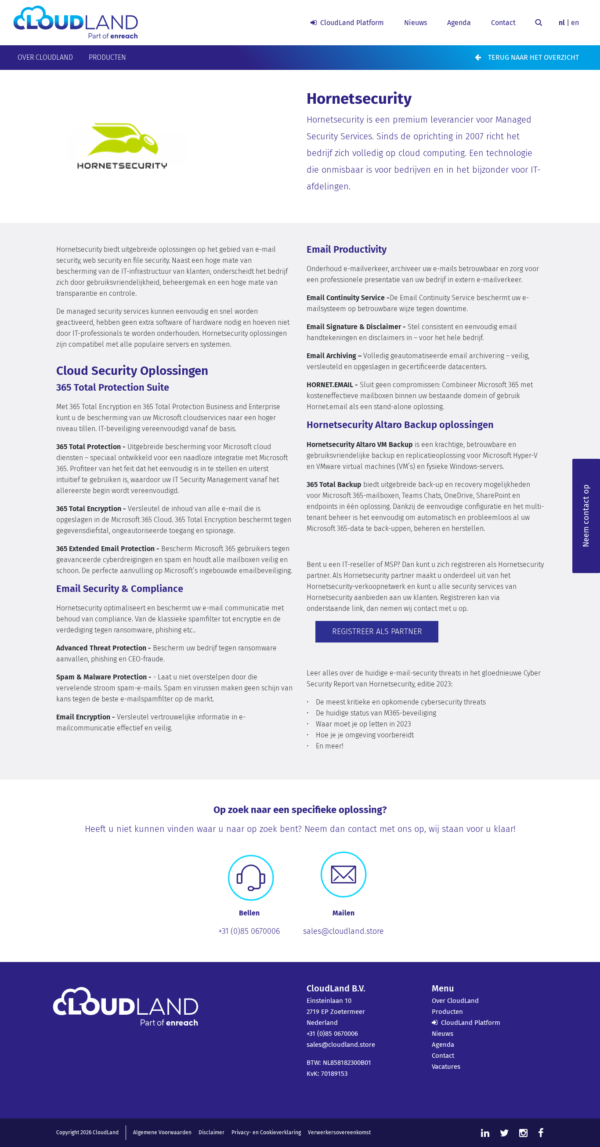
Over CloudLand (45, 57)
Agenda (459, 22)
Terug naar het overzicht (533, 57)
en (575, 22)
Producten (107, 57)
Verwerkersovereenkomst (339, 1132)
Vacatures (446, 1067)
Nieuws (415, 22)
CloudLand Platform (352, 22)
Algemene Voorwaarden (162, 1132)
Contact (503, 22)
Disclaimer (211, 1132)
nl (562, 22)
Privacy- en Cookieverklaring (266, 1132)
